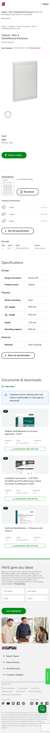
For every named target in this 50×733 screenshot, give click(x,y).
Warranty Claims (7, 691)
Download (29, 191)
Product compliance (8, 688)
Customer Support (14, 674)
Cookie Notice (23, 688)
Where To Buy (15, 155)
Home (4, 26)
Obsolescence (21, 691)
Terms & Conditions (35, 691)
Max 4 (34, 26)
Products (11, 26)
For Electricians (13, 668)
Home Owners (13, 662)
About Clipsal (12, 656)
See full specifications (18, 230)
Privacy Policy (19, 584)
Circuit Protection (23, 26)
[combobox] (36, 598)
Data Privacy (35, 688)
